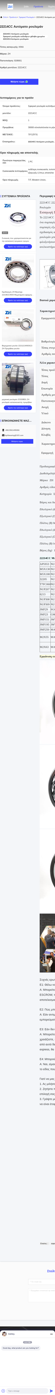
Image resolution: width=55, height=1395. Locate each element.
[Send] (51, 1391)
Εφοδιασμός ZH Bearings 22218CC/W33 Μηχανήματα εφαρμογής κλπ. (18, 295)
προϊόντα (13, 17)
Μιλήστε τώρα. (18, 82)
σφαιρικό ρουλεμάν (26, 17)
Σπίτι (26, 6)
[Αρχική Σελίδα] (10, 6)
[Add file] (3, 1391)
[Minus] (51, 1334)
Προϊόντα (38, 6)
